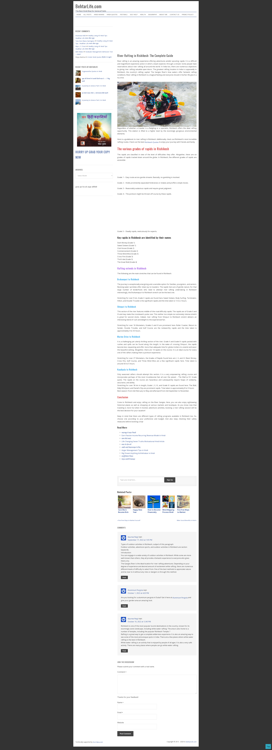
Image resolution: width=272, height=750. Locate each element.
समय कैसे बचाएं (126, 438)
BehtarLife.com (88, 6)
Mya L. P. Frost (80, 46)
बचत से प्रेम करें (126, 444)
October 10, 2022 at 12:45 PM (139, 621)
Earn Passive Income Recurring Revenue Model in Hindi (143, 435)
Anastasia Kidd (80, 36)
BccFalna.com (98, 742)
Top (268, 746)
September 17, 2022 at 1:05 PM (140, 540)
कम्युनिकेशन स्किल (127, 456)
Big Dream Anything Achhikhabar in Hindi (138, 453)
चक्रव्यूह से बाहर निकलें (129, 432)
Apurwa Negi (133, 537)
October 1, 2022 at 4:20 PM (138, 593)
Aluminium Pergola (135, 590)
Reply (124, 577)
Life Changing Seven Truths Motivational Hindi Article (143, 441)
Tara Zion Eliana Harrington (84, 41)
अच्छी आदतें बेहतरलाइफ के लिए (131, 447)
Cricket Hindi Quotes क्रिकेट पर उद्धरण (100, 57)
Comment (121, 672)
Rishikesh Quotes (152, 142)
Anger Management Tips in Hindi (135, 450)
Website (120, 722)
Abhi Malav (79, 52)
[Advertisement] (157, 36)
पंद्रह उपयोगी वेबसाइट (128, 459)
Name (120, 702)
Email (120, 712)
